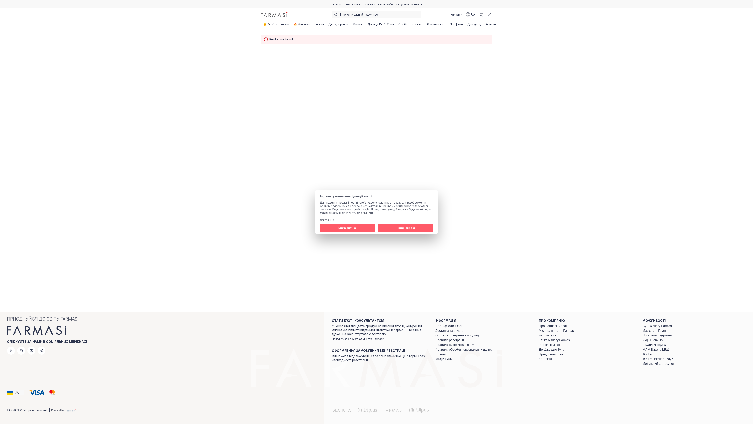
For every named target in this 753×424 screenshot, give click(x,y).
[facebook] (11, 351)
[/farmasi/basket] (481, 14)
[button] (15, 392)
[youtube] (31, 351)
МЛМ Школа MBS (655, 350)
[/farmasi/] (274, 14)
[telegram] (41, 351)
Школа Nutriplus (654, 345)
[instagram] (21, 351)
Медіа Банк (443, 359)
